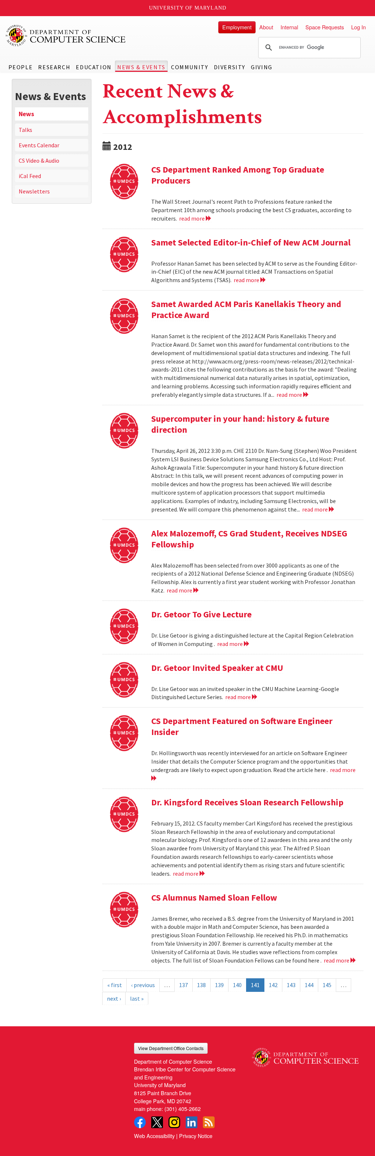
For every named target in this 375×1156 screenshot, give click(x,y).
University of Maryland (187, 8)
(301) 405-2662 (182, 1108)
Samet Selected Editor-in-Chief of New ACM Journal (250, 242)
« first (114, 985)
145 (327, 985)
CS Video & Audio (39, 160)
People (20, 67)
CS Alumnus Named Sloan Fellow (214, 897)
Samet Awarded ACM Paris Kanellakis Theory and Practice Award (246, 309)
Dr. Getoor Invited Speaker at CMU (217, 667)
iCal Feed (30, 176)
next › (114, 998)
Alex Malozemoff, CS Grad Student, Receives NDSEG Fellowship (249, 539)
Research (54, 67)
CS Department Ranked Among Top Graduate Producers (237, 175)
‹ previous (143, 985)
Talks (25, 129)
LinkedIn (191, 1122)
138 (201, 985)
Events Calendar (39, 145)
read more (192, 218)
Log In (358, 27)
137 (183, 985)
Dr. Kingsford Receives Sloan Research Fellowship (247, 802)
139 (219, 985)
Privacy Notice (195, 1136)
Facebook (140, 1122)
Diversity (229, 67)
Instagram (174, 1122)
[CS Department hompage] (305, 1055)
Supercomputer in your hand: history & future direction (240, 424)
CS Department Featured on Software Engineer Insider (242, 726)
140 (237, 985)
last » (137, 998)
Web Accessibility (154, 1136)
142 (273, 985)
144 (309, 985)
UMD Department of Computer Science (65, 35)
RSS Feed (209, 1122)
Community (189, 67)
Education (93, 67)
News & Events (141, 67)
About (266, 27)
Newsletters (34, 191)
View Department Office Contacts (171, 1048)
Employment (237, 27)
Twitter (157, 1122)
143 (291, 985)
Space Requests (324, 27)
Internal (289, 27)
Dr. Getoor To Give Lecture (201, 614)
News (26, 114)
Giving (261, 67)
